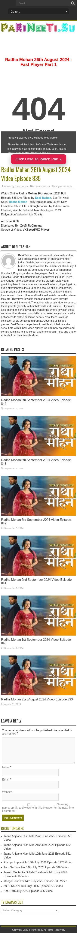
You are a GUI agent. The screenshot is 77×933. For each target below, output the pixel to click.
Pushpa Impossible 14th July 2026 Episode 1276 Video (38, 862)
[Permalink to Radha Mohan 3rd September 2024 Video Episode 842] (38, 514)
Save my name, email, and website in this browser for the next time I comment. (38, 807)
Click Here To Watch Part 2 (39, 159)
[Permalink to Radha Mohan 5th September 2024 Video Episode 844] (38, 395)
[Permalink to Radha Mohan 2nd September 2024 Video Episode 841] (38, 574)
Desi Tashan (22, 186)
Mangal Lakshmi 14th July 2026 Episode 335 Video (35, 881)
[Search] (73, 3)
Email (5, 779)
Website (7, 792)
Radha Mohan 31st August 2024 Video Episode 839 (37, 699)
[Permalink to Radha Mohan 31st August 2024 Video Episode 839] (38, 694)
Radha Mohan (43, 186)
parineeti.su (50, 313)
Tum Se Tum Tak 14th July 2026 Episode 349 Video (36, 867)
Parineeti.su (37, 930)
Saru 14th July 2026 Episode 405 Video (28, 891)
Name (5, 767)
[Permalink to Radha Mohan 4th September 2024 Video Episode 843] (38, 455)
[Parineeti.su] (38, 29)
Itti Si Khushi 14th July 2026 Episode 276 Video (33, 886)
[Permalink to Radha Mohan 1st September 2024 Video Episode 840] (38, 634)
